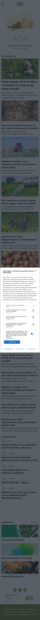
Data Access (20, 349)
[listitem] (20, 306)
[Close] (36, 271)
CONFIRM (12, 342)
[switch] (32, 310)
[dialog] (20, 310)
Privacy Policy (31, 349)
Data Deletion (9, 349)
